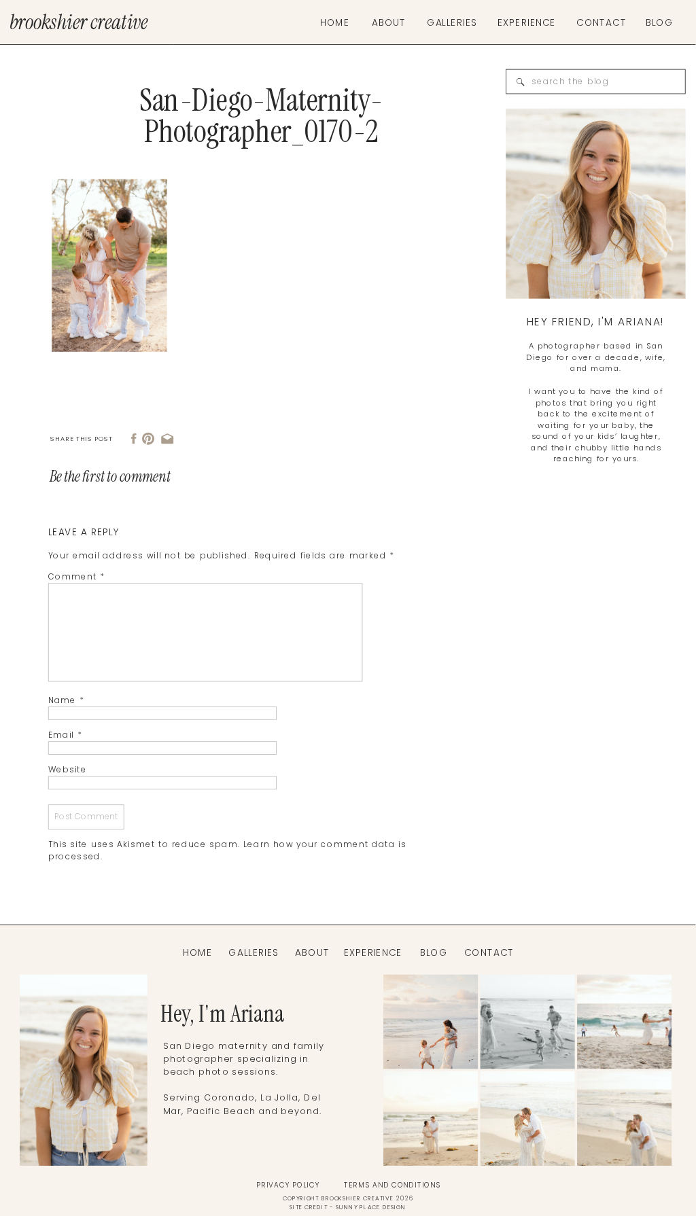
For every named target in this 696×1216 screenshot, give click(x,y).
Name (66, 701)
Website (67, 770)
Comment (76, 577)
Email (65, 735)
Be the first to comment (110, 476)
